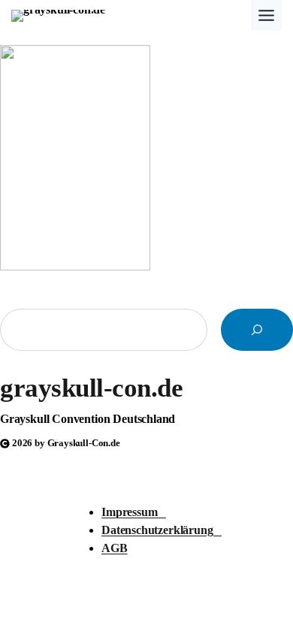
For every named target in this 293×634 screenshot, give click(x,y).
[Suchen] (257, 330)
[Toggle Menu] (266, 15)
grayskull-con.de (91, 388)
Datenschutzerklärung (161, 530)
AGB (114, 548)
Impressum (133, 512)
